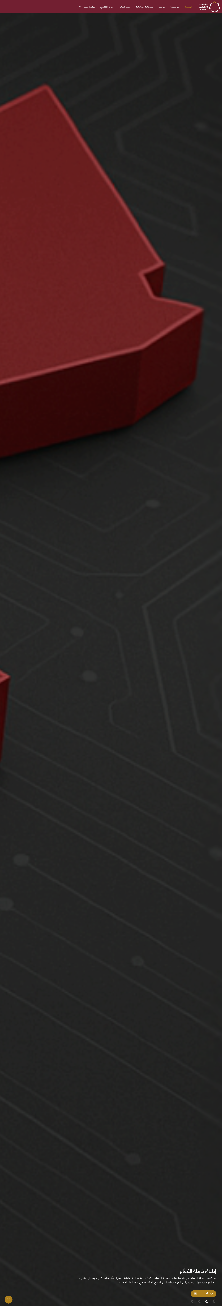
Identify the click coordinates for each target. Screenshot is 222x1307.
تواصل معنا (89, 6)
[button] (214, 1301)
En (80, 7)
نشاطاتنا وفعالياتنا (144, 6)
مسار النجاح (125, 6)
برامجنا (162, 6)
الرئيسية (188, 6)
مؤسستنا (174, 6)
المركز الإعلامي (107, 6)
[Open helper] (8, 1300)
